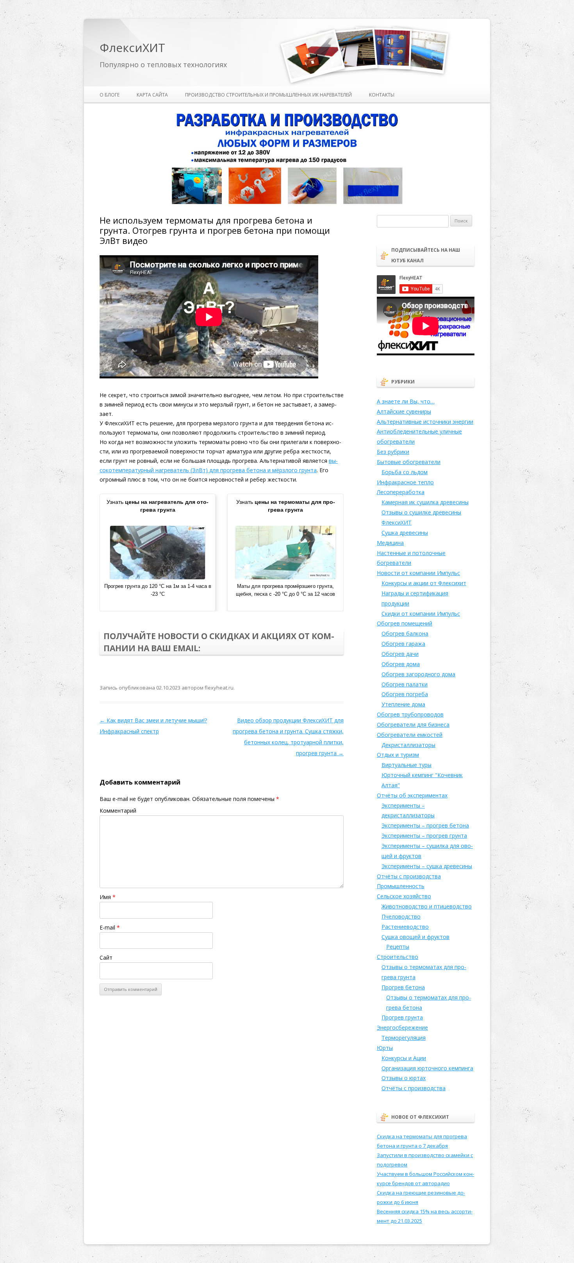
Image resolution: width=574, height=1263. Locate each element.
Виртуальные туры (406, 765)
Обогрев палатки (404, 684)
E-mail (110, 927)
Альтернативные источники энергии (425, 421)
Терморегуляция (403, 1037)
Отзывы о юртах (403, 1078)
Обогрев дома (400, 664)
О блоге (109, 94)
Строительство (397, 956)
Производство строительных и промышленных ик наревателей (268, 94)
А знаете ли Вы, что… (406, 401)
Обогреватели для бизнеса (413, 724)
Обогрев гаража (403, 643)
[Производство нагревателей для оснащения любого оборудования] (287, 202)
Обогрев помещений (404, 623)
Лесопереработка (400, 492)
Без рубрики (393, 451)
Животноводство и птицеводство (426, 906)
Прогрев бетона (403, 987)
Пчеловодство (401, 916)
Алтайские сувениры (404, 411)
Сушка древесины (404, 532)
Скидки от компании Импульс (420, 613)
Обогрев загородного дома (418, 674)
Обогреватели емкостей (409, 734)
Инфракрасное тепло (405, 482)
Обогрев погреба (404, 694)
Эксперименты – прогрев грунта (424, 835)
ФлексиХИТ (132, 48)
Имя (108, 897)
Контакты (381, 94)
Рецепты (397, 946)
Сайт (106, 957)
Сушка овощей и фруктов (415, 937)
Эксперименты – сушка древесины (426, 866)
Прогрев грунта (402, 1017)
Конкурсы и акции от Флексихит (423, 583)
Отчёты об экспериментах (412, 795)
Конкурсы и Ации (403, 1058)
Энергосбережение (402, 1027)
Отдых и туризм (398, 754)
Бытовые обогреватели (408, 462)
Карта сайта (152, 94)
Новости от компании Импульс (418, 573)
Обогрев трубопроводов (410, 714)
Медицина (390, 542)
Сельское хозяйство (404, 896)
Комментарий (118, 810)
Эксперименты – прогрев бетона (425, 825)
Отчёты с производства (409, 876)
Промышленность (400, 886)
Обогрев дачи (400, 653)
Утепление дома (403, 704)
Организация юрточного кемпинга (427, 1068)
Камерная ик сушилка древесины (425, 502)
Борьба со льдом (404, 472)
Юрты (385, 1048)
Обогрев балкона (404, 633)
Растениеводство (405, 926)
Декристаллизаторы (408, 745)
